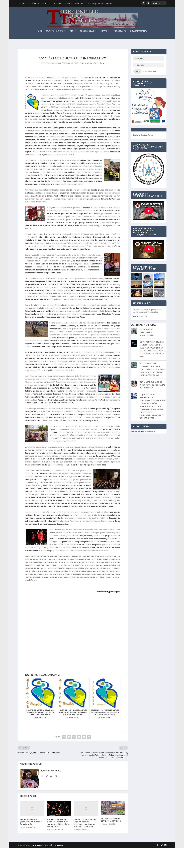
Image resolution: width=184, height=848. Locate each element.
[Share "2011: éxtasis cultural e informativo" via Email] (83, 736)
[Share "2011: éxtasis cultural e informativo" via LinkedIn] (78, 736)
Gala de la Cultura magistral (87, 544)
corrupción (115, 151)
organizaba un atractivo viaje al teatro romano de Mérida (93, 290)
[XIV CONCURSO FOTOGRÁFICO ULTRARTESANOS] (134, 331)
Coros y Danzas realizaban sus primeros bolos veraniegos (79, 284)
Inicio (40, 31)
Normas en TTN (140, 316)
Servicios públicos (94, 3)
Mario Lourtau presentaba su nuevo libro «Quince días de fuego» (55, 142)
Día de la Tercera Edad (77, 340)
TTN (71, 31)
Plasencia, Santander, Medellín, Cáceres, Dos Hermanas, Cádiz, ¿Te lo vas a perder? (58, 822)
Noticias (90, 63)
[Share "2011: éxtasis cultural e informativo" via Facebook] (63, 736)
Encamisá (110, 500)
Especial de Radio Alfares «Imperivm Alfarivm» (47, 343)
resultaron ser (45, 476)
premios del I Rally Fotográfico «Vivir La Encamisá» (86, 541)
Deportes (46, 3)
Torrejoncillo (23, 3)
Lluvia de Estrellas (79, 343)
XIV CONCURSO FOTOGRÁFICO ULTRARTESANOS (147, 332)
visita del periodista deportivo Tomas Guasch (54, 394)
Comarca (79, 3)
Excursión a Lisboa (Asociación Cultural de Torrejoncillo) (31, 821)
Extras (104, 31)
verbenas (67, 346)
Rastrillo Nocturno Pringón (101, 343)
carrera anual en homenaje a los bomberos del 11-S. (50, 403)
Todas (109, 3)
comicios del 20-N (44, 465)
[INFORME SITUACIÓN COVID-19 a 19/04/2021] (113, 808)
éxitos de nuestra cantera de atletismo (66, 267)
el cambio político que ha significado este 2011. (84, 465)
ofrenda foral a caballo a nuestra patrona (79, 420)
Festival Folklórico (58, 340)
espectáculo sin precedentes (54, 101)
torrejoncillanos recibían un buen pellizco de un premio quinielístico (84, 453)
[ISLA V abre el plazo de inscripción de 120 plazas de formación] (134, 383)
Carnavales (69, 172)
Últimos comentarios (137, 431)
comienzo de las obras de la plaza (53, 264)
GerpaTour (36, 346)
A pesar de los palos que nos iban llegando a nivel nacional (52, 127)
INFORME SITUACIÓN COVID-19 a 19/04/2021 (111, 819)
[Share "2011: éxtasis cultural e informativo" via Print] (88, 736)
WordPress (58, 845)
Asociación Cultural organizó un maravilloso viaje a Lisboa (60, 175)
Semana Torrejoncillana (81, 536)
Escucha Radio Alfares (143, 135)
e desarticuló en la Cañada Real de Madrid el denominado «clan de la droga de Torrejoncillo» (71, 196)
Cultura (35, 3)
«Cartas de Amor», (33, 148)
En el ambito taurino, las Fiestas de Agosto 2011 (47, 352)
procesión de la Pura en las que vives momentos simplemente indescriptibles (61, 503)
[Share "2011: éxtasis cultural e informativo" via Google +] (73, 736)
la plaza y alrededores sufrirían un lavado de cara (80, 193)
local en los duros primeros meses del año (100, 127)
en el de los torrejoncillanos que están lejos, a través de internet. (72, 122)
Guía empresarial (138, 31)
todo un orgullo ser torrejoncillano (89, 491)
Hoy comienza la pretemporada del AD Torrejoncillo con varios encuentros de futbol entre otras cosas (153, 369)
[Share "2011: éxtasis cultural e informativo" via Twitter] (68, 736)
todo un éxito (59, 476)
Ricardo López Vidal (57, 63)
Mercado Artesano (111, 340)
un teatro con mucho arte (94, 494)
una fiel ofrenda (56, 500)
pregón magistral (71, 494)
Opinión (68, 3)
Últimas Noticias (54, 31)
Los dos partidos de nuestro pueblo (67, 163)
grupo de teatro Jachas (77, 287)
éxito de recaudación (97, 299)
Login (137, 71)
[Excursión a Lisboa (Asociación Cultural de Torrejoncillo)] (32, 808)
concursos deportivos (52, 346)
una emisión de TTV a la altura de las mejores (72, 497)
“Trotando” (107, 429)
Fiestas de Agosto (65, 337)
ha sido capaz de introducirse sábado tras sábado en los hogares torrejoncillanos (80, 119)
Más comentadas (150, 431)
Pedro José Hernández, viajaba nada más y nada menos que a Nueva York (71, 400)
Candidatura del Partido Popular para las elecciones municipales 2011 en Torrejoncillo (85, 822)
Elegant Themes (35, 845)
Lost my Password (149, 71)
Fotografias (120, 31)
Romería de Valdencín (110, 199)
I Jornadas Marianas (43, 473)
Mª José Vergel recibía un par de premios (95, 145)
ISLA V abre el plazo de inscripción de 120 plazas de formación (152, 385)
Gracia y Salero (95, 340)
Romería (86, 207)
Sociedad (58, 3)
